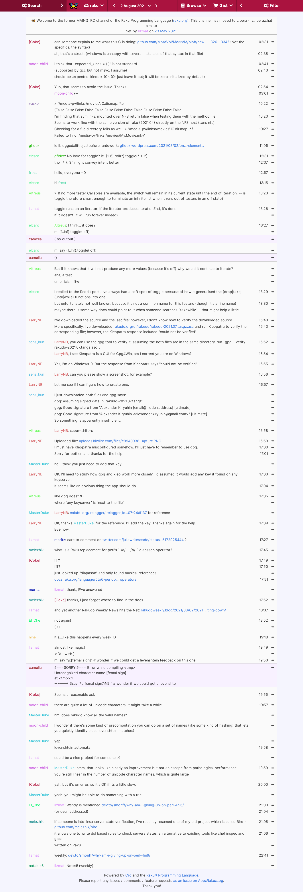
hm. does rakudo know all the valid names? (90, 715)
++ (66, 93)
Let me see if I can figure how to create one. (91, 384)
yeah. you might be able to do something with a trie (98, 795)
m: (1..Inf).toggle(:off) (72, 231)
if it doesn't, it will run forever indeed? (86, 215)
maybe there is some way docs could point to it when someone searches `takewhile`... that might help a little (146, 310)
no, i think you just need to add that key (88, 464)
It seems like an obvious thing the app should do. (95, 486)
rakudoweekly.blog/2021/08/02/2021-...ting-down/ (183, 610)
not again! (62, 620)
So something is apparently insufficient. (87, 420)
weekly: (102, 855)
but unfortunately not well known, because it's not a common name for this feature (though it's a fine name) (145, 303)
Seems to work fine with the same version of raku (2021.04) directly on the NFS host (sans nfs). (134, 122)
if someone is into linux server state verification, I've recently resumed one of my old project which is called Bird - (150, 824)
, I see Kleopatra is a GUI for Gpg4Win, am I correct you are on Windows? (122, 353)
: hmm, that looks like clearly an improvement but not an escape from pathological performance (145, 768)
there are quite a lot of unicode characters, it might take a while (108, 705)
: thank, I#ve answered (78, 589)
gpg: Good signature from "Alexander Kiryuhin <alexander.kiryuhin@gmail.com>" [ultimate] (130, 414)
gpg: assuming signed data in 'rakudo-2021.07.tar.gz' (98, 401)
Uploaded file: (107, 441)
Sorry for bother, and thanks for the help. (88, 453)
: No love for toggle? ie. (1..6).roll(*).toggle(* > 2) (101, 156)
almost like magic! (69, 647)
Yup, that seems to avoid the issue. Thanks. (90, 87)
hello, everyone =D (70, 172)
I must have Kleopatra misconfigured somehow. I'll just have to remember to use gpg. (126, 447)
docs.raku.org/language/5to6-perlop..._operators (95, 579)
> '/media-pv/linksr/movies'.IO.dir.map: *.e (89, 103)
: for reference (112, 512)
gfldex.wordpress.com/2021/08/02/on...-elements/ (162, 145)
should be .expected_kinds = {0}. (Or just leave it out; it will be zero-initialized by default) (129, 76)
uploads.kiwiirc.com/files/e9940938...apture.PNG (120, 441)
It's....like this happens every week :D (85, 637)
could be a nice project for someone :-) (87, 757)
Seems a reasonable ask (74, 694)
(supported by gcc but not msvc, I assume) (90, 70)
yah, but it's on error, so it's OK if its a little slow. (95, 784)
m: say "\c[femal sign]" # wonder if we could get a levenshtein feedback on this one (124, 660)
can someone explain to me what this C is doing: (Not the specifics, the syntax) (149, 44)
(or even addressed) (71, 811)
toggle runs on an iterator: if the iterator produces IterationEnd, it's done (115, 208)
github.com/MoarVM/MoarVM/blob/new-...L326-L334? (183, 42)
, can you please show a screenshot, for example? (103, 374)
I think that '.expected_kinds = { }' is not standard (95, 64)
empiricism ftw (66, 281)
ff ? (57, 560)
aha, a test (63, 275)
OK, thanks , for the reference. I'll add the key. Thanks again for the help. (125, 523)
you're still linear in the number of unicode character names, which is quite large (121, 774)
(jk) (57, 626)
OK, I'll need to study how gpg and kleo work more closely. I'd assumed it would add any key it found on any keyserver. (146, 477)
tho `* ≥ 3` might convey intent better (86, 162)
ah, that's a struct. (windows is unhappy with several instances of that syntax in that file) (128, 53)
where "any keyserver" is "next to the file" (89, 502)
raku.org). (181, 20)
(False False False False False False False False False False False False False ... (119, 110)
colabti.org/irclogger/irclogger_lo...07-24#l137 (108, 512)
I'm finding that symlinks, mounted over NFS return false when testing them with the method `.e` (135, 116)
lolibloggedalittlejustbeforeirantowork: (129, 145)
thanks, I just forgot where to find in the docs (98, 600)
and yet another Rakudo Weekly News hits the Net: (140, 610)
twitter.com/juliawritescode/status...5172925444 (143, 539)
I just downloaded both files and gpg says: (90, 395)
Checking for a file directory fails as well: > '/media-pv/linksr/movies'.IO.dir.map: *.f (123, 129)
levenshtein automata (72, 747)
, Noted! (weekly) (73, 865)
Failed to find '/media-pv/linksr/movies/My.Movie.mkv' (99, 135)
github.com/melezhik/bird (75, 827)
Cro (128, 875)
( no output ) (65, 239)
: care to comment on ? (120, 539)
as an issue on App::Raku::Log (198, 880)
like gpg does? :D (69, 496)
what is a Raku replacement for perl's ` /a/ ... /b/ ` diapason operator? (113, 550)
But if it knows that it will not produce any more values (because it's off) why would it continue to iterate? (143, 268)
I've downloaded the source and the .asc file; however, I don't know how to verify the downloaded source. (143, 320)
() (55, 257)
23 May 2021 (165, 31)
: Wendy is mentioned (119, 805)
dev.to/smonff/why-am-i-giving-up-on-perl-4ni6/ (143, 805)
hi (60, 182)
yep (57, 741)
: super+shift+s (73, 430)
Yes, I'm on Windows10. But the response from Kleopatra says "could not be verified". (126, 364)
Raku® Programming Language (172, 875)
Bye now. (61, 529)
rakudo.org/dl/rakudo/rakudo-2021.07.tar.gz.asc (154, 326)
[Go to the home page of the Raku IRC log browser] (74, 6)
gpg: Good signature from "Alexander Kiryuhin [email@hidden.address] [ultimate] (122, 407)
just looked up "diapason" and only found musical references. (105, 573)
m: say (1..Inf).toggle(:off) (75, 250)
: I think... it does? (74, 225)
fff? (57, 566)
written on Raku (67, 845)
